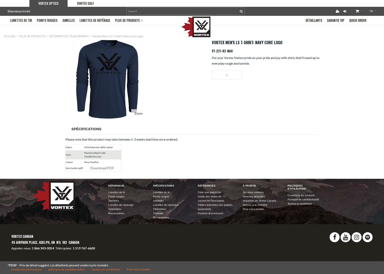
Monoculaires (116, 213)
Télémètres (114, 209)
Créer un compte (337, 11)
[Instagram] (357, 237)
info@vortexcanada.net (27, 252)
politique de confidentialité (66, 269)
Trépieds (158, 213)
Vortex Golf (85, 3)
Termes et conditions (300, 203)
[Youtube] (346, 237)
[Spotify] (368, 237)
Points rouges (116, 196)
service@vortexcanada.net (64, 252)
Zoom (138, 113)
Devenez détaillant (254, 196)
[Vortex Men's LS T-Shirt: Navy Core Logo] (107, 42)
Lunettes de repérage (121, 205)
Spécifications (86, 129)
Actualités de (259, 200)
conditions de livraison (26, 269)
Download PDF (102, 168)
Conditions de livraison (301, 195)
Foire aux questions (209, 192)
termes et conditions (106, 269)
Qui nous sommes (253, 192)
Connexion (344, 11)
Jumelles (113, 200)
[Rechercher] (241, 11)
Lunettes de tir (116, 192)
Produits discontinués (210, 213)
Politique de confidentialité (303, 199)
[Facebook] (335, 237)
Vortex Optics (48, 3)
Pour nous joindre (253, 209)
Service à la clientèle (255, 205)
